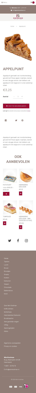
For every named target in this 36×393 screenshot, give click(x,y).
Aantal (5, 96)
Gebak (6, 258)
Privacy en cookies (10, 346)
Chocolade (7, 287)
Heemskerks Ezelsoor (23, 186)
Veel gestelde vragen (11, 322)
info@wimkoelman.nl (19, 10)
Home (12, 26)
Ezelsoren (7, 281)
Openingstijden (9, 328)
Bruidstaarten (9, 318)
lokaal (28, 111)
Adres (6, 331)
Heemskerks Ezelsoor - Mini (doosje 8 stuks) (25, 218)
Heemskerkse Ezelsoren (12, 315)
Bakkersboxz (8, 290)
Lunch (6, 265)
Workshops (8, 312)
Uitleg (6, 325)
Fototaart (7, 185)
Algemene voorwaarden (12, 343)
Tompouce (7, 217)
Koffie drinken (8, 309)
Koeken (6, 278)
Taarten (6, 262)
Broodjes (7, 271)
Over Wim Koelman (10, 305)
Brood (6, 268)
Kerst (6, 294)
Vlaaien (6, 284)
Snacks (6, 274)
